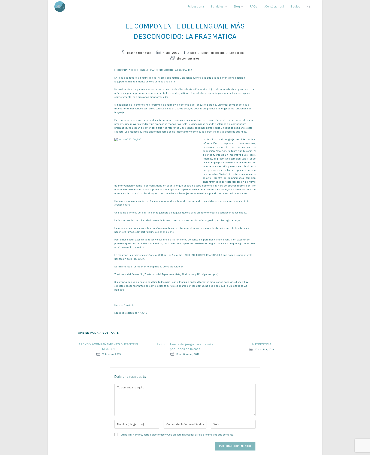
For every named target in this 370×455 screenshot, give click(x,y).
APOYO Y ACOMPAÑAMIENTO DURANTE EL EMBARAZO (109, 346)
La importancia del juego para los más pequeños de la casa (185, 346)
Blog (193, 53)
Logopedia (237, 53)
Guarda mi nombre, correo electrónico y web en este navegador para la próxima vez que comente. (177, 434)
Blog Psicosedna (213, 53)
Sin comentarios (188, 58)
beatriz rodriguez (139, 53)
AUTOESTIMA (261, 344)
